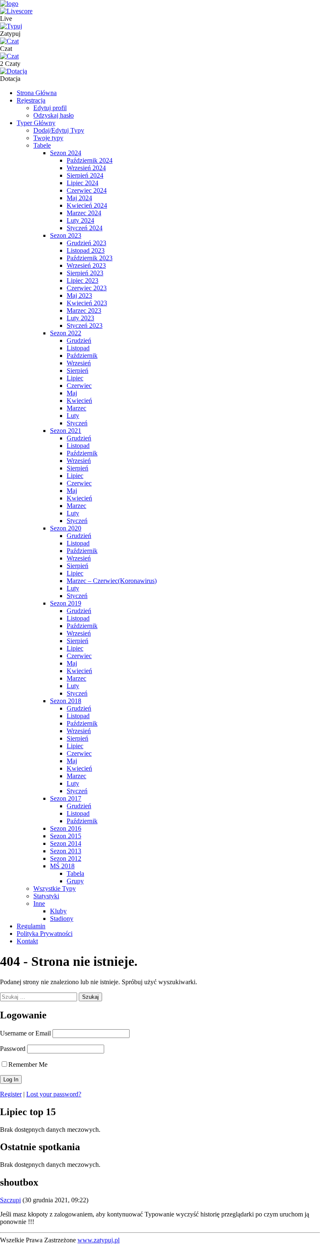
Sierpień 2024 (85, 175)
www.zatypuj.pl (99, 1240)
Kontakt (27, 941)
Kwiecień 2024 (87, 205)
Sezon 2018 (65, 700)
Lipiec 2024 (82, 182)
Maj (72, 393)
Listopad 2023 (86, 250)
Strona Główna (37, 92)
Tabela (75, 873)
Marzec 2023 (84, 310)
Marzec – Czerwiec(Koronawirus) (112, 580)
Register (11, 1094)
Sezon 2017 (65, 798)
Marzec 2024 (84, 212)
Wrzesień (79, 363)
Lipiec (75, 378)
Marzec (76, 408)
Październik (82, 355)
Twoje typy (48, 137)
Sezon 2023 (65, 235)
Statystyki (46, 896)
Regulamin (31, 926)
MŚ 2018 (62, 866)
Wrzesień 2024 (86, 167)
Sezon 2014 (65, 843)
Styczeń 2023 (84, 325)
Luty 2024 (80, 220)
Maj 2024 (79, 197)
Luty (73, 415)
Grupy (75, 881)
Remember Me (28, 1064)
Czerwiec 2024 (87, 190)
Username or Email (25, 1033)
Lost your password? (53, 1094)
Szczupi (10, 1200)
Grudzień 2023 (86, 242)
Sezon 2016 (65, 828)
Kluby (58, 911)
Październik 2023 (89, 257)
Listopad (78, 348)
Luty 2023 (80, 318)
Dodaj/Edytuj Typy (58, 130)
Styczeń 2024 (84, 227)
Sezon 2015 (65, 835)
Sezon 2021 (65, 430)
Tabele (42, 145)
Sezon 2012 (65, 858)
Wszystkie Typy (54, 888)
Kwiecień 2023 (87, 303)
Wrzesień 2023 (86, 265)
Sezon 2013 (65, 850)
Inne (39, 903)
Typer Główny (36, 122)
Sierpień (77, 370)
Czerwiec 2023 (87, 288)
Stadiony (61, 918)
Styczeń (77, 423)
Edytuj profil (50, 107)
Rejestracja (31, 100)
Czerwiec (79, 385)
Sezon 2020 (65, 528)
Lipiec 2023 (82, 280)
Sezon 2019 (65, 603)
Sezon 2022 (65, 333)
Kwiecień (79, 400)
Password (12, 1048)
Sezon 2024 (65, 152)
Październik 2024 (89, 160)
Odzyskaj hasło (53, 115)
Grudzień (79, 340)
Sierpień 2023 (85, 272)
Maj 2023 (79, 295)
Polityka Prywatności (44, 933)
